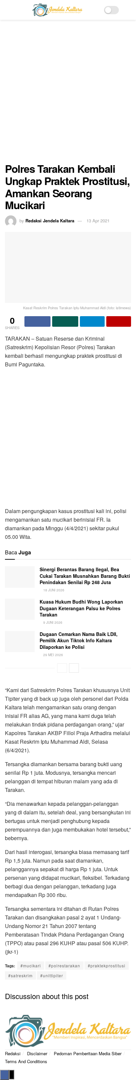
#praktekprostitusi (106, 965)
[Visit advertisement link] (68, 94)
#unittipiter (51, 975)
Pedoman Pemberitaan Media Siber (87, 1053)
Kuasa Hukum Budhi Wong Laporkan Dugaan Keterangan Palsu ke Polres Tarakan (81, 608)
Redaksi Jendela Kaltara (49, 220)
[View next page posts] (74, 668)
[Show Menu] (8, 10)
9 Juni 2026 (52, 622)
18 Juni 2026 (53, 590)
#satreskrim (20, 975)
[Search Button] (128, 10)
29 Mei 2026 (52, 654)
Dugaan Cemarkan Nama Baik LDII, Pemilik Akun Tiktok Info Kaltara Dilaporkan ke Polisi (79, 640)
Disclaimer (37, 1053)
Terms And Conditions (26, 1061)
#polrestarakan (64, 965)
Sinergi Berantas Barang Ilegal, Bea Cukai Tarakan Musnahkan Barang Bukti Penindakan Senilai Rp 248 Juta (85, 575)
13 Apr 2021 (98, 220)
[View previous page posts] (62, 668)
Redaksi (12, 1053)
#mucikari (30, 965)
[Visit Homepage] (57, 10)
